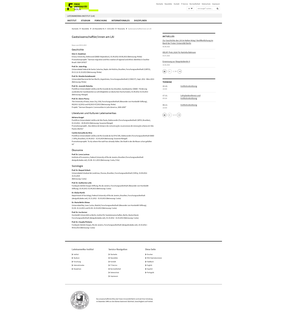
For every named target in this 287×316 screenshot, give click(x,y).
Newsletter (168, 4)
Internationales (120, 20)
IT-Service (184, 4)
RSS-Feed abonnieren (154, 258)
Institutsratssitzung (188, 86)
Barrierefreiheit (195, 4)
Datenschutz (206, 4)
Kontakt (176, 4)
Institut (71, 20)
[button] (190, 8)
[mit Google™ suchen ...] (217, 8)
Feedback (150, 262)
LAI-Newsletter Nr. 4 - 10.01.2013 (103, 29)
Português (150, 272)
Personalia (121, 29)
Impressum (216, 4)
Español (150, 269)
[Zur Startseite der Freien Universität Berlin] (84, 6)
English (149, 265)
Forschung (101, 20)
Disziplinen (140, 20)
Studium (85, 20)
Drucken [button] (150, 254)
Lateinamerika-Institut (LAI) (81, 16)
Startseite (159, 4)
